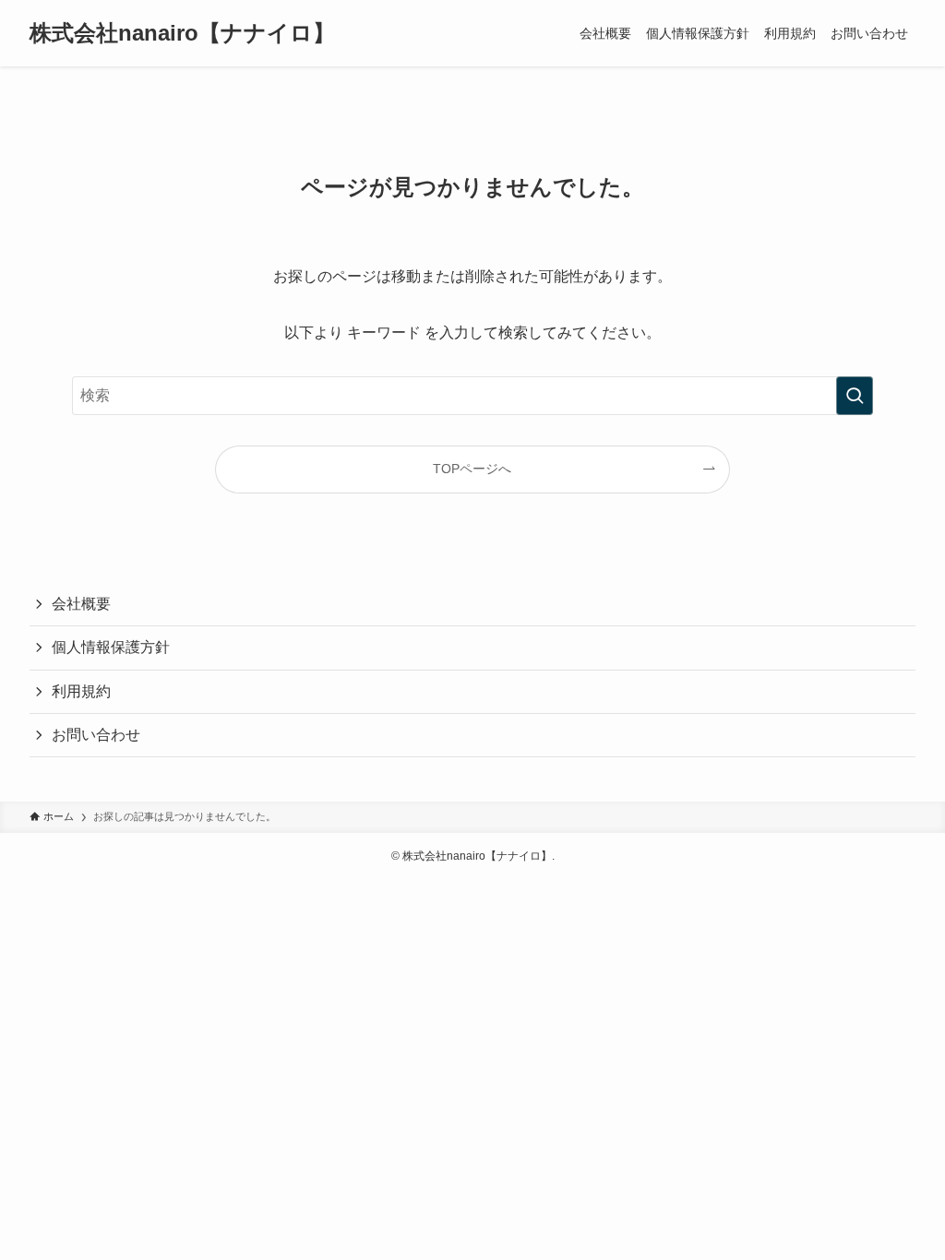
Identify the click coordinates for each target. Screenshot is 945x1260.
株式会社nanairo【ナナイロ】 (182, 33)
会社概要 (81, 604)
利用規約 (81, 691)
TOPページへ (472, 468)
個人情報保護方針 (111, 647)
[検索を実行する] (854, 395)
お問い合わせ (96, 735)
